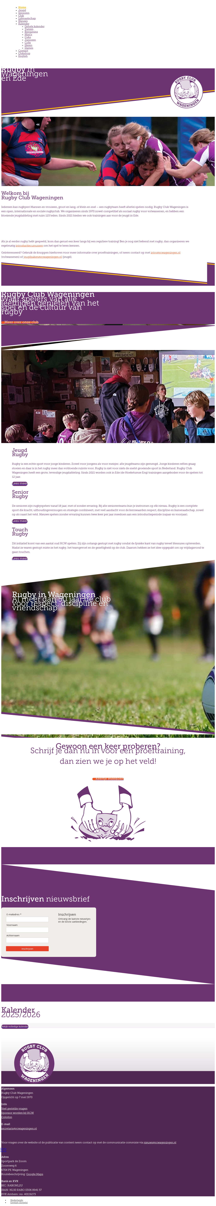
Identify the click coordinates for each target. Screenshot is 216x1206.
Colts (28, 42)
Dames (29, 48)
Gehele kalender (34, 26)
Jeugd (22, 10)
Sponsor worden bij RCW (17, 1112)
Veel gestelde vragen (14, 1108)
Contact (23, 50)
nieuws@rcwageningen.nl (160, 1142)
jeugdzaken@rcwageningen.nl (43, 256)
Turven (29, 29)
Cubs (28, 37)
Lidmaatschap (27, 18)
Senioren (23, 13)
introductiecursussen (29, 245)
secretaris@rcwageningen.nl (19, 1128)
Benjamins (31, 31)
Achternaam (12, 935)
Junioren (30, 40)
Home (22, 7)
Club (21, 15)
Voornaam (12, 924)
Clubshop (24, 53)
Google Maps (34, 1174)
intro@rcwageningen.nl (165, 252)
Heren (28, 45)
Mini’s (28, 34)
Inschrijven (27, 948)
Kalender (23, 23)
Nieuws (23, 21)
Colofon (6, 1117)
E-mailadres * (13, 914)
